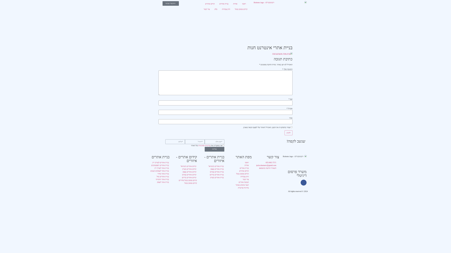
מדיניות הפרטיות (204, 146)
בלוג (215, 9)
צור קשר (207, 9)
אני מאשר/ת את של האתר (206, 146)
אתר (290, 118)
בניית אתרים (223, 4)
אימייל (289, 109)
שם (290, 99)
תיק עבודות (226, 9)
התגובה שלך (287, 69)
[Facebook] (304, 183)
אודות (235, 4)
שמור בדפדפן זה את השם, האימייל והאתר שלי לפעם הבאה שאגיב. (266, 127)
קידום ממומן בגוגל (241, 9)
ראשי (244, 4)
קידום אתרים (210, 4)
